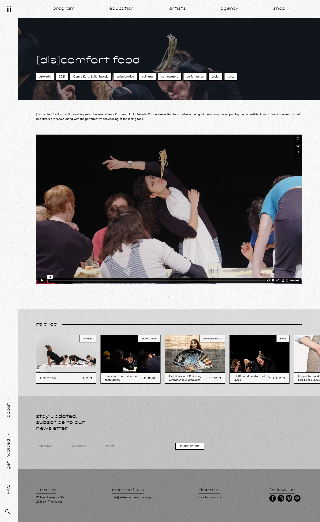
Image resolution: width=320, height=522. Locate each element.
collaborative (125, 76)
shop (279, 9)
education (121, 9)
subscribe (189, 446)
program (64, 9)
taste (231, 76)
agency (229, 9)
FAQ (8, 489)
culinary (147, 76)
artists (177, 9)
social (215, 76)
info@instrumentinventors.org (131, 497)
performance (195, 76)
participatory (169, 76)
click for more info (210, 497)
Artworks (45, 76)
